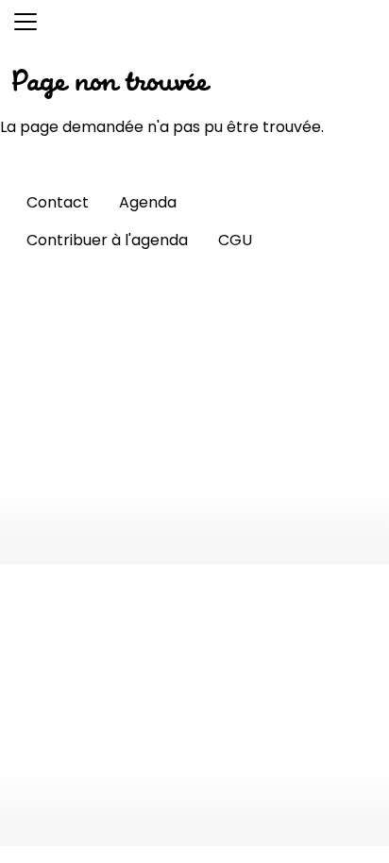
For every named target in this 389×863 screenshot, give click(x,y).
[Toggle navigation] (25, 22)
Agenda (148, 202)
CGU (235, 240)
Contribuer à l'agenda (107, 240)
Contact (57, 202)
